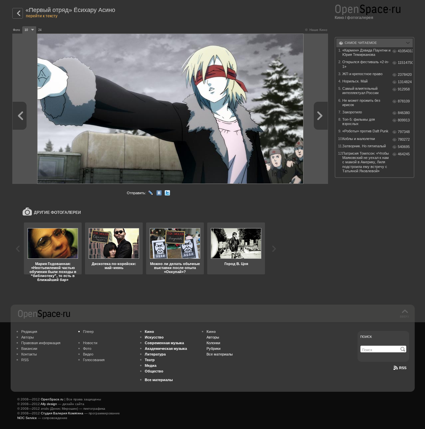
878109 (404, 101)
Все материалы (220, 354)
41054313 (405, 51)
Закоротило (352, 112)
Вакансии (29, 349)
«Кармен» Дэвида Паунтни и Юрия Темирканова (366, 52)
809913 (404, 120)
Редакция (29, 332)
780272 (404, 139)
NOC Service (27, 418)
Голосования (94, 360)
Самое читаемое (361, 43)
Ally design (49, 404)
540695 (404, 147)
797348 (404, 132)
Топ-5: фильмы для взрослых (358, 121)
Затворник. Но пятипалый (364, 146)
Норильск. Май (355, 81)
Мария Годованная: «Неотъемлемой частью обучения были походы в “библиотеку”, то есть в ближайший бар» (53, 272)
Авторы (27, 337)
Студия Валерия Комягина (62, 413)
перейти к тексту (41, 16)
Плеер (88, 332)
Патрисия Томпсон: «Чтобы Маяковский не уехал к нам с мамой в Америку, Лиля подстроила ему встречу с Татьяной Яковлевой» (365, 162)
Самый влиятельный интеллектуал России (360, 90)
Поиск (366, 337)
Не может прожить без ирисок (361, 102)
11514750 (405, 63)
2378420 (405, 74)
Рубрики (213, 349)
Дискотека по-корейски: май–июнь (114, 266)
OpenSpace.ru (52, 399)
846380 (404, 113)
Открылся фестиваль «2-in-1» (365, 64)
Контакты (29, 354)
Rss (402, 368)
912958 (404, 89)
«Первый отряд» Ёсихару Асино (70, 10)
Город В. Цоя (236, 264)
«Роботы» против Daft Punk (365, 131)
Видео (88, 354)
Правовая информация (40, 343)
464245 (404, 154)
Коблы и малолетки (358, 139)
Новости (90, 343)
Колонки (213, 343)
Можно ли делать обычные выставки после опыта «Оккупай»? (175, 268)
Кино (339, 17)
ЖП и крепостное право (362, 74)
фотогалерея (360, 17)
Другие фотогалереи (57, 212)
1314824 (405, 82)
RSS (25, 360)
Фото (87, 349)
